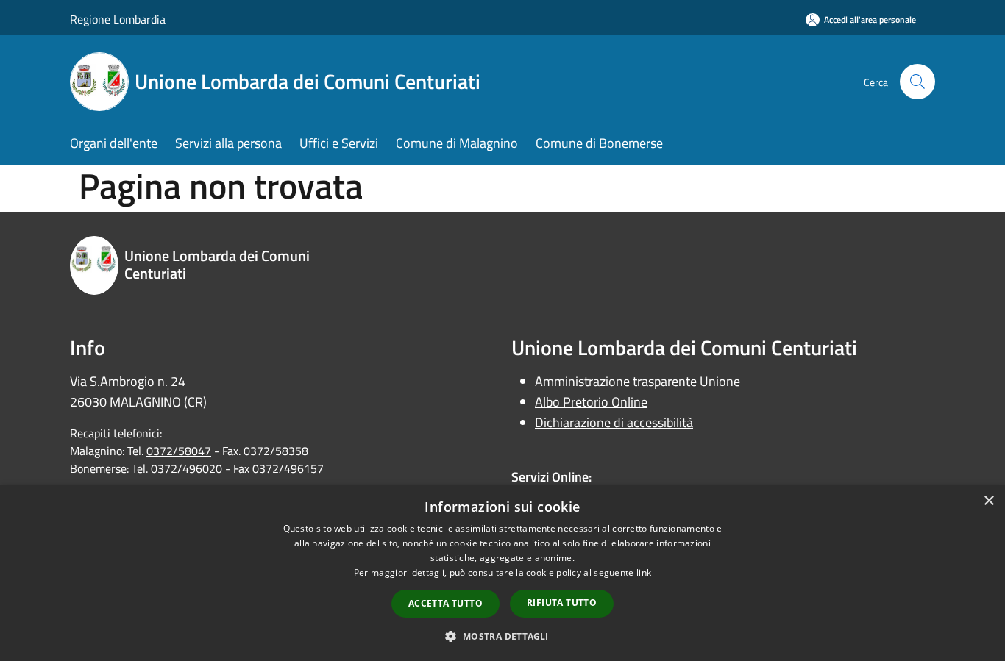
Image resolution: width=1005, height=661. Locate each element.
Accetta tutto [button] (445, 603)
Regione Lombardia (118, 19)
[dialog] (502, 573)
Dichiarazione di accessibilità (614, 422)
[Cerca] (917, 81)
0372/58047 (178, 451)
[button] (502, 636)
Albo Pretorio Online (591, 402)
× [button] (988, 501)
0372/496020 (186, 468)
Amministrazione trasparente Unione (637, 381)
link (643, 572)
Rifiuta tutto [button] (562, 602)
